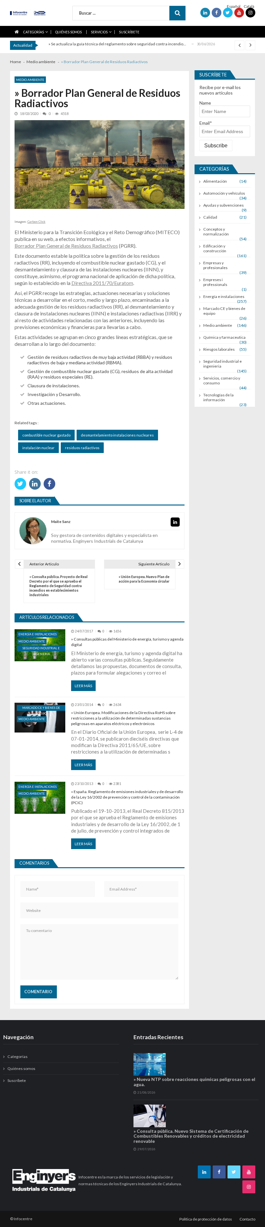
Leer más (83, 685)
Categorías (33, 32)
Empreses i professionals (215, 282)
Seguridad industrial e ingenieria (41, 648)
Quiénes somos (68, 32)
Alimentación (215, 181)
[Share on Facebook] (49, 484)
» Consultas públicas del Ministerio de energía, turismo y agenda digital (127, 642)
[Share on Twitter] (20, 484)
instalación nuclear (38, 448)
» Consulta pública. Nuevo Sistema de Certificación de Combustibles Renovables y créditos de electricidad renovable (191, 1136)
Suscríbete (129, 32)
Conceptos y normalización (216, 231)
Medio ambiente (30, 80)
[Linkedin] (175, 522)
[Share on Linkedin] (35, 484)
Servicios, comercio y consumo (221, 380)
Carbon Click (36, 221)
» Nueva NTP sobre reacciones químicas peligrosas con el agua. (194, 1082)
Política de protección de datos (205, 1219)
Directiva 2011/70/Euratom (102, 283)
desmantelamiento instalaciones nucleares (117, 435)
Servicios (99, 32)
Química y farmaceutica (224, 337)
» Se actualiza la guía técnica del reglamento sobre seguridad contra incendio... (117, 43)
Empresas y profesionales (215, 265)
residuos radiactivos (82, 448)
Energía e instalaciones (37, 634)
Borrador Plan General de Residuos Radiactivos (66, 246)
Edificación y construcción (214, 248)
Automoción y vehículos (224, 193)
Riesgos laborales (219, 349)
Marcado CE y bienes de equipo (41, 708)
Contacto (247, 1219)
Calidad (210, 217)
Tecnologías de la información (218, 397)
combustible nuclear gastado (46, 435)
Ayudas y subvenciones (223, 205)
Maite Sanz (60, 521)
